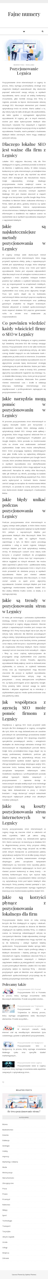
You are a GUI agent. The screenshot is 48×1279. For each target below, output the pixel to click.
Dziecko (5, 1135)
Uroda (4, 1242)
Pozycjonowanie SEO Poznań (29, 989)
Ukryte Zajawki (8, 1237)
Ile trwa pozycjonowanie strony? (24, 1111)
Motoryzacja (7, 1172)
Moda (4, 1167)
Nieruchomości (8, 1178)
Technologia (7, 1221)
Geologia (5, 1146)
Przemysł (6, 1199)
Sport (4, 1215)
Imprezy (5, 1156)
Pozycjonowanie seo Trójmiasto (30, 1006)
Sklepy (4, 1210)
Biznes (5, 1124)
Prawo (5, 1194)
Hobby (5, 1151)
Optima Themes (30, 1275)
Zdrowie (5, 1258)
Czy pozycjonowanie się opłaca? (30, 1026)
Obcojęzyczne (8, 1183)
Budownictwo (7, 1129)
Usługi (4, 1247)
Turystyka (6, 1231)
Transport (6, 1226)
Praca (4, 1188)
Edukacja (5, 1140)
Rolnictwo (6, 1204)
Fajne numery (24, 13)
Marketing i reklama (24, 65)
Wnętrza (5, 1253)
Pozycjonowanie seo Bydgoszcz (30, 1043)
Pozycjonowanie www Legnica (29, 1063)
